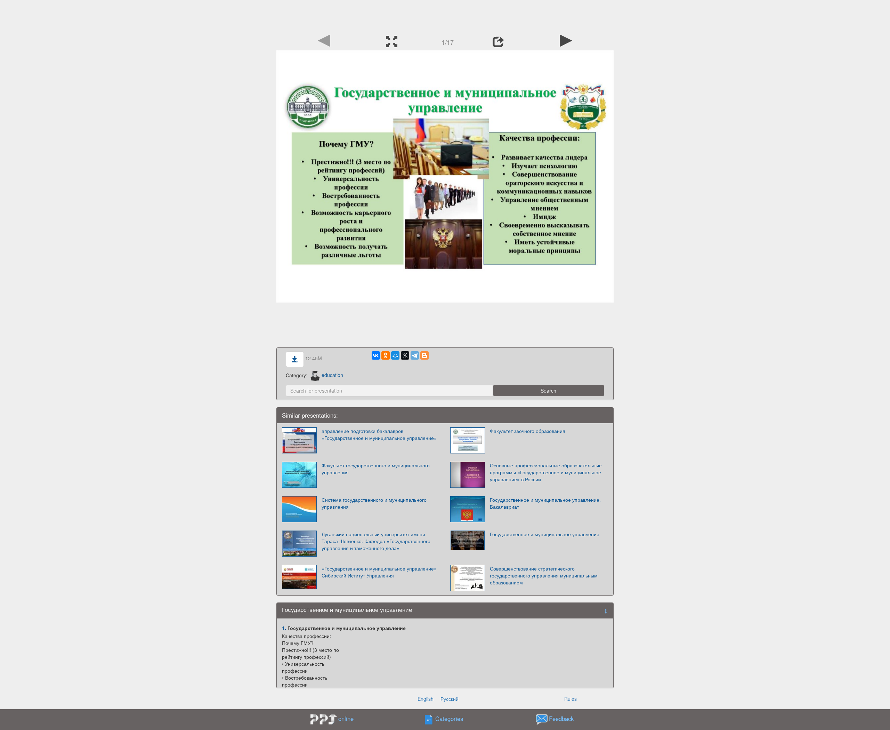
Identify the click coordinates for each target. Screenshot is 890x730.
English (426, 698)
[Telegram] (415, 355)
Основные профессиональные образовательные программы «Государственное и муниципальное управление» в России (546, 472)
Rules (570, 698)
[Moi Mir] (395, 355)
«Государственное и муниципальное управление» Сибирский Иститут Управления (379, 572)
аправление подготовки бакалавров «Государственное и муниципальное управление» (379, 434)
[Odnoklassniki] (385, 355)
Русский (449, 698)
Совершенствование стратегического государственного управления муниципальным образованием (544, 575)
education (332, 374)
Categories (449, 718)
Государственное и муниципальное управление (544, 534)
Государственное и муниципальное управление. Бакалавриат (545, 503)
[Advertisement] (445, 15)
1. (284, 627)
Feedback (561, 718)
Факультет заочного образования (527, 430)
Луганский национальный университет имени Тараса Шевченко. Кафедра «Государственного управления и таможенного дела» (376, 541)
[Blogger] (424, 355)
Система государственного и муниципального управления (374, 503)
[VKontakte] (376, 355)
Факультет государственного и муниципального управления (376, 469)
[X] (405, 355)
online (346, 718)
